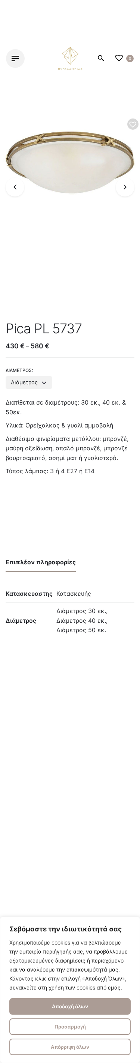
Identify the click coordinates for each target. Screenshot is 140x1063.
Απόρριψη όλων (70, 1047)
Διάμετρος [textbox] (24, 382)
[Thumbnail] (70, 58)
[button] (133, 124)
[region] (70, 990)
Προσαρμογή (70, 1027)
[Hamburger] (15, 58)
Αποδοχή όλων (70, 1006)
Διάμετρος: (19, 370)
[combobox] (29, 382)
